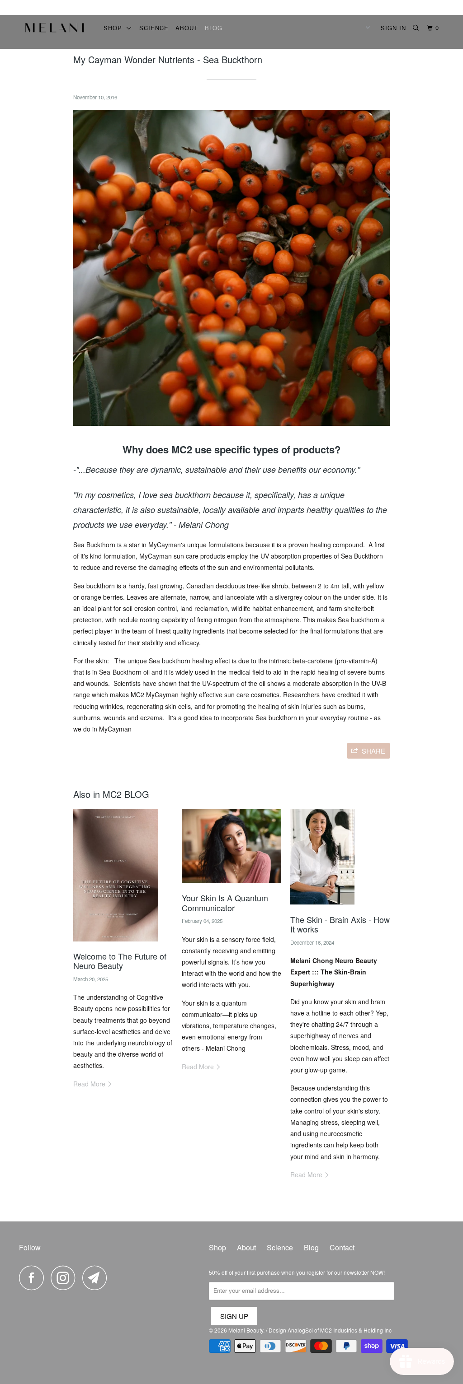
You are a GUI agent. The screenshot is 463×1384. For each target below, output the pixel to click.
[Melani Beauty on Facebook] (34, 1277)
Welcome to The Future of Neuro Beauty (119, 961)
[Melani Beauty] (55, 30)
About (186, 27)
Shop (115, 27)
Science (154, 27)
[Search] (416, 27)
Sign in (393, 27)
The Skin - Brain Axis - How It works (340, 924)
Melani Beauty (245, 1330)
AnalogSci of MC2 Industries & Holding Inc (340, 1330)
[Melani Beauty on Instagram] (65, 1277)
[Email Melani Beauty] (97, 1277)
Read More (90, 1083)
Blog (213, 27)
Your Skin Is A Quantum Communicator (225, 902)
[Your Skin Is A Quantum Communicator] (231, 885)
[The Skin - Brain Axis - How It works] (322, 906)
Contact (342, 1247)
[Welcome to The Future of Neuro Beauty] (115, 943)
